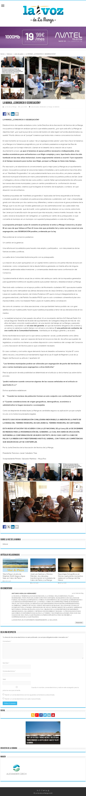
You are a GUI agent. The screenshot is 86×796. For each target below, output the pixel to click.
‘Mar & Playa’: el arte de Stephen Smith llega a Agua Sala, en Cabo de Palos (14, 576)
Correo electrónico (9, 671)
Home (2, 54)
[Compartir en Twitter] (8, 114)
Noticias (9, 54)
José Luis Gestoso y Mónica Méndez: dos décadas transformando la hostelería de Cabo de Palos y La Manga (42, 577)
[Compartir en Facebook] (4, 114)
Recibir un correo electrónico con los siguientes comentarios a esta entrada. (30, 695)
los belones (56, 107)
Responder (79, 622)
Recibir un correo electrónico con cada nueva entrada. (23, 699)
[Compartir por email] (17, 114)
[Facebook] (41, 715)
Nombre (6, 663)
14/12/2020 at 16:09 (77, 593)
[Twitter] (45, 715)
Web (4, 679)
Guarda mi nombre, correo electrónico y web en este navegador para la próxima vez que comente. (41, 689)
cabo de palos (18, 54)
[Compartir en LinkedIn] (13, 114)
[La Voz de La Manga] (43, 13)
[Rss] (33, 715)
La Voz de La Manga (10, 107)
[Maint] (43, 37)
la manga (49, 107)
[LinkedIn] (49, 715)
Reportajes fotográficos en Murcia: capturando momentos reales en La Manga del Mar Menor (70, 577)
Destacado (43, 107)
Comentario (7, 641)
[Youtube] (53, 715)
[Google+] (37, 715)
